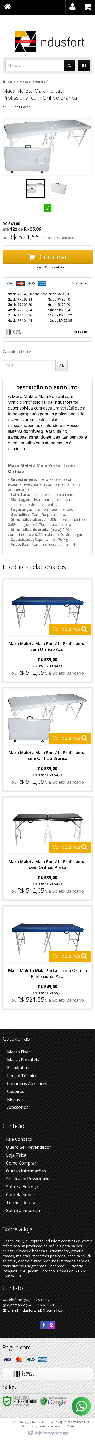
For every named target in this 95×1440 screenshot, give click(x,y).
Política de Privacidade (28, 1179)
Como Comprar (21, 1163)
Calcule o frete (17, 351)
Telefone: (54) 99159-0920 (29, 1299)
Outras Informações (26, 1171)
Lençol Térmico (22, 1075)
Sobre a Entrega (22, 1187)
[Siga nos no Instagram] (51, 1324)
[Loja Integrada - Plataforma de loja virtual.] (47, 1433)
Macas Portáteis (32, 82)
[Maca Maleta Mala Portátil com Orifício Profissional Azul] (47, 957)
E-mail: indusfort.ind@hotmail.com (36, 1310)
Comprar (52, 257)
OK (61, 365)
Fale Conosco (19, 1139)
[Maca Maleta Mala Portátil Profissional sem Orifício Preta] (47, 848)
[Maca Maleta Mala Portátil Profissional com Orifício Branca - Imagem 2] (58, 188)
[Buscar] (69, 65)
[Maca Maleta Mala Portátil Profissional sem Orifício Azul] (47, 630)
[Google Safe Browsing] (53, 1401)
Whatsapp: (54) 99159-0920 (30, 1305)
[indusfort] (50, 41)
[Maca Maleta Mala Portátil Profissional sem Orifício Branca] (47, 739)
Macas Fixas (19, 1052)
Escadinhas (18, 1068)
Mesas (13, 1099)
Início (11, 82)
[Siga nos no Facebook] (44, 1324)
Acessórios (17, 1107)
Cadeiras (15, 1091)
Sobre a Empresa (23, 1210)
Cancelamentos (21, 1194)
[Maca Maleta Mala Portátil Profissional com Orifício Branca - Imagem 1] (35, 188)
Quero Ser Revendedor (28, 1147)
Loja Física (16, 1155)
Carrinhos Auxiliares (27, 1083)
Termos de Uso (21, 1202)
